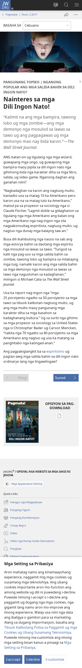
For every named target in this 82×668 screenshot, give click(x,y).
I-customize (55, 659)
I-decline (33, 659)
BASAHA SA (12, 25)
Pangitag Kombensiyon (21, 518)
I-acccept (13, 659)
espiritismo (55, 351)
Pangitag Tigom (16, 510)
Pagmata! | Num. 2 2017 (21, 14)
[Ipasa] (66, 14)
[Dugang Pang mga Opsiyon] (75, 14)
